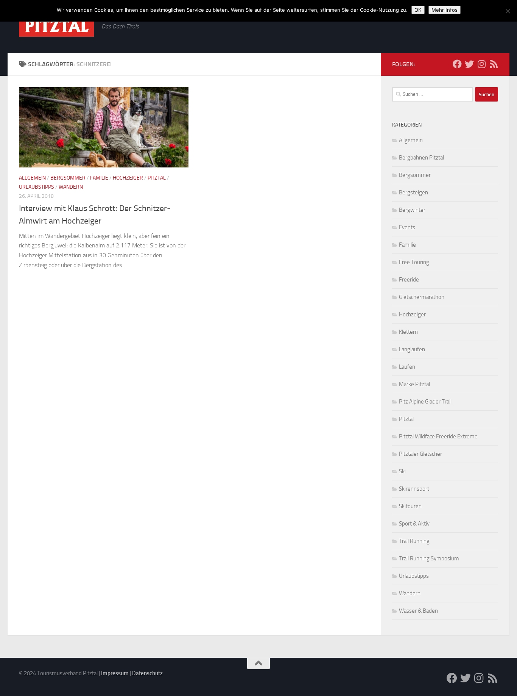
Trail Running (414, 541)
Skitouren (410, 506)
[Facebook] (457, 64)
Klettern (408, 331)
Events (407, 227)
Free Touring (414, 262)
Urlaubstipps (36, 187)
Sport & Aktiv (414, 523)
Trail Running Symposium (429, 558)
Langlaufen (412, 349)
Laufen (407, 366)
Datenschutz (147, 673)
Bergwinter (412, 209)
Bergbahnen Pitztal (421, 157)
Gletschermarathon (421, 297)
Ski (402, 471)
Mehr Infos (444, 10)
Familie (99, 178)
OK (418, 10)
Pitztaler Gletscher (420, 453)
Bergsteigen (413, 192)
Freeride (409, 279)
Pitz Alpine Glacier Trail (425, 401)
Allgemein (32, 178)
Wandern (71, 187)
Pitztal (157, 178)
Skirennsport (414, 488)
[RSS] (493, 64)
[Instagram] (481, 64)
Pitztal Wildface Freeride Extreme (438, 436)
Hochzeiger (128, 178)
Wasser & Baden (418, 610)
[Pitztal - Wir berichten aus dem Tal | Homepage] (56, 26)
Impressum (115, 673)
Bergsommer (68, 178)
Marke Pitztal (414, 384)
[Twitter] (469, 64)
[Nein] (507, 11)
